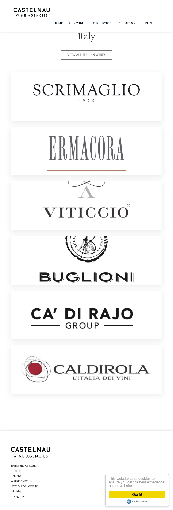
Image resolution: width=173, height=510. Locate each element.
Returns (16, 476)
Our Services (102, 23)
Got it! (137, 494)
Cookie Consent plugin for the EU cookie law (137, 501)
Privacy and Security (24, 486)
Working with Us (22, 481)
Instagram (17, 496)
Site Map (16, 491)
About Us (126, 23)
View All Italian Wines (86, 55)
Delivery (16, 471)
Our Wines (77, 23)
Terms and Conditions (25, 466)
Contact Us (150, 23)
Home (58, 23)
